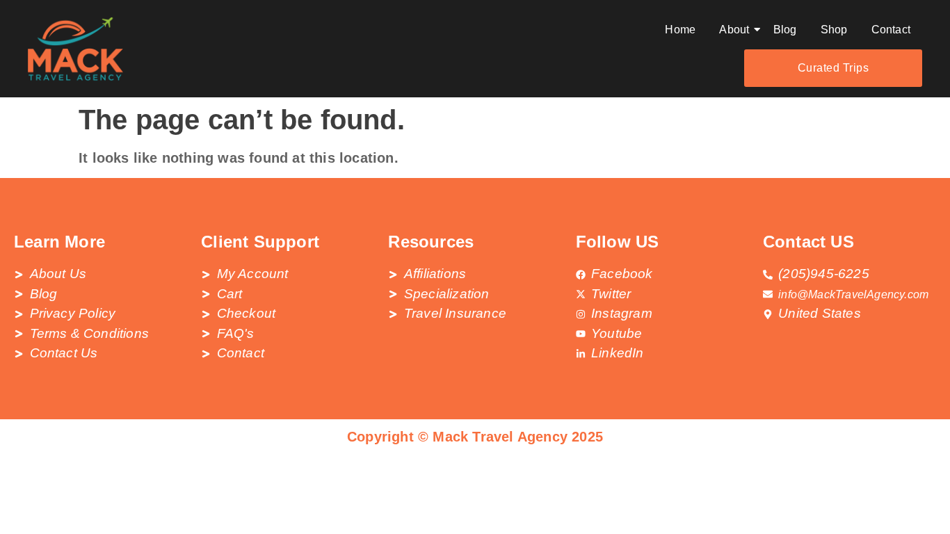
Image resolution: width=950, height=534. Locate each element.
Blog (785, 29)
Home (680, 29)
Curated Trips (833, 68)
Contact (890, 29)
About (734, 29)
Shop (834, 29)
